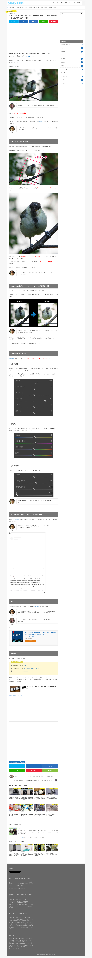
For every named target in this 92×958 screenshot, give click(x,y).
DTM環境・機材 (65, 44)
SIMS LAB (45, 954)
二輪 (74, 2)
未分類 (63, 83)
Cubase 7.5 (64, 55)
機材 (62, 2)
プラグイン (64, 69)
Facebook (36, 837)
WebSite (24, 837)
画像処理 (23, 762)
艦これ (63, 72)
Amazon (30, 640)
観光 (66, 2)
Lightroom (41, 121)
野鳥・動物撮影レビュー (15, 762)
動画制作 (78, 2)
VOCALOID (64, 76)
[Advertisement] (33, 37)
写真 (53, 2)
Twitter (30, 837)
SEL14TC (26, 671)
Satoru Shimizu (13, 590)
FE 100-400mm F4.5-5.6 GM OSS (32, 668)
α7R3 (25, 665)
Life (57, 2)
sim (19, 828)
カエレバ (31, 636)
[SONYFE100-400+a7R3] (15, 697)
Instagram (42, 837)
